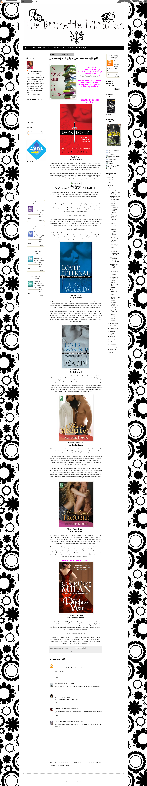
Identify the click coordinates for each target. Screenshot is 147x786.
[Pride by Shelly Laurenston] (113, 161)
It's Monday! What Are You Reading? (114, 273)
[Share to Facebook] (82, 648)
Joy (55, 665)
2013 (109, 185)
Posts (30, 131)
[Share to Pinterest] (84, 648)
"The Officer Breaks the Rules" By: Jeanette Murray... (115, 197)
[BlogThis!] (78, 648)
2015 (109, 180)
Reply (56, 677)
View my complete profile (33, 94)
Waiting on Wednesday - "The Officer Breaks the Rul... (115, 259)
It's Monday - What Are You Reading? (63, 651)
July (111, 334)
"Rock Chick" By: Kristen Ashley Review (114, 278)
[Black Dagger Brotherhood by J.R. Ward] (113, 165)
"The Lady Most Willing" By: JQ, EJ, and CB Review (115, 266)
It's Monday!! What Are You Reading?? (115, 298)
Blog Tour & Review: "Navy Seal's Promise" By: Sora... (114, 305)
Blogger (80, 781)
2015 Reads (81, 48)
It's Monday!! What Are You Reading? (115, 318)
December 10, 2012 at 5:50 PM (65, 665)
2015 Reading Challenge (36, 203)
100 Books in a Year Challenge (115, 193)
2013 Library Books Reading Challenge (115, 223)
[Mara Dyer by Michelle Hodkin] (113, 158)
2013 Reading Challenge (36, 252)
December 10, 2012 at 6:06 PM (66, 683)
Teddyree (57, 695)
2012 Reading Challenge (36, 277)
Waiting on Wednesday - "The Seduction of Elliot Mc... (114, 252)
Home (27, 48)
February (112, 347)
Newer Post (53, 762)
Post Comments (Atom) (62, 765)
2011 (109, 353)
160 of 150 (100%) (112, 74)
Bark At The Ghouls (60, 721)
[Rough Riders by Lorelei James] (113, 168)
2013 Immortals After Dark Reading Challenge (114, 210)
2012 (109, 188)
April (111, 341)
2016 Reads (68, 48)
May (111, 339)
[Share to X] (80, 648)
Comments (32, 134)
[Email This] (76, 648)
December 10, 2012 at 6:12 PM (68, 695)
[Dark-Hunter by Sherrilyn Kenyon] (113, 154)
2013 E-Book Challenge (113, 228)
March (111, 344)
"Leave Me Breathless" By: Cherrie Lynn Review (114, 239)
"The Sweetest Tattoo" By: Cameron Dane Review (114, 292)
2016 (109, 177)
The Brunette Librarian (35, 71)
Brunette (36, 207)
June (111, 336)
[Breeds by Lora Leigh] (112, 150)
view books (41, 220)
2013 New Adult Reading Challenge (114, 233)
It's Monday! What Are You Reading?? (114, 203)
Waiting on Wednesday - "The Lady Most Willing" (115, 285)
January (112, 349)
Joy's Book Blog (59, 675)
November (112, 323)
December (112, 190)
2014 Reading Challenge (36, 227)
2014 (109, 182)
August (112, 331)
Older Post (98, 762)
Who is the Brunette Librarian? (46, 48)
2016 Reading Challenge (113, 56)
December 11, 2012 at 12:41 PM (75, 721)
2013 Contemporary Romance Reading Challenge (115, 217)
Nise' (56, 683)
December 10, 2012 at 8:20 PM (70, 708)
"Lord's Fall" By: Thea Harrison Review (114, 245)
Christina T (58, 708)
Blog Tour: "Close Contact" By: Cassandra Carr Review (114, 312)
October (112, 326)
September (112, 328)
